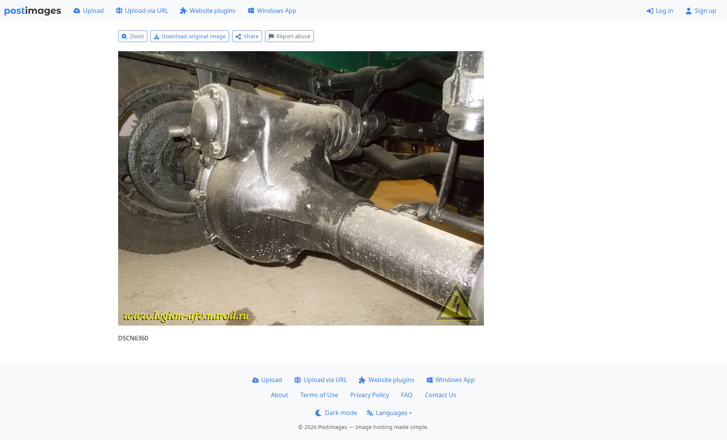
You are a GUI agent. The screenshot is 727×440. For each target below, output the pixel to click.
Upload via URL (146, 10)
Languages (391, 413)
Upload (93, 10)
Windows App (276, 10)
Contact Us (440, 395)
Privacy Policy (369, 395)
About (279, 395)
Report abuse (293, 36)
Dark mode (341, 413)
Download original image (194, 36)
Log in (664, 10)
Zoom (137, 36)
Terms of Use (319, 395)
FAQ (407, 395)
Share (251, 36)
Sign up (705, 10)
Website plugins (213, 10)
